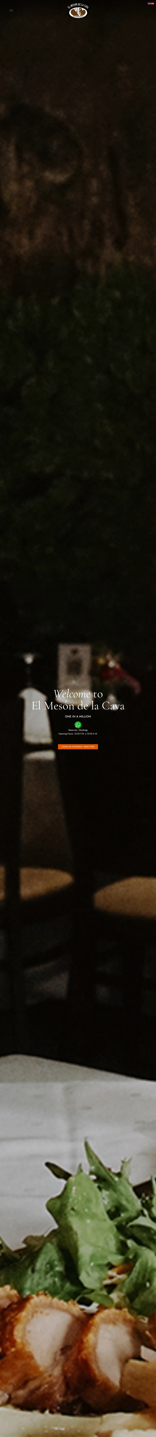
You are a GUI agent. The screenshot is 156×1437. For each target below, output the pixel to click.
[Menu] (10, 10)
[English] (149, 3)
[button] (78, 746)
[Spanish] (152, 3)
